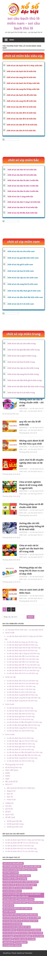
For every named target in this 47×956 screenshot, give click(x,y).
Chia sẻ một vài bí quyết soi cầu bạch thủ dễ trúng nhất (31, 548)
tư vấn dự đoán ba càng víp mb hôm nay (22, 642)
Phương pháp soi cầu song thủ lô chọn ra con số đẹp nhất (31, 570)
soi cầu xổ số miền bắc (23, 936)
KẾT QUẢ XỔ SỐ (11, 781)
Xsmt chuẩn (9, 704)
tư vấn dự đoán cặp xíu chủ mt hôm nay (22, 711)
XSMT (7, 779)
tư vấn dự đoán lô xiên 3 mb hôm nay (21, 689)
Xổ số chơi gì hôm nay (10, 414)
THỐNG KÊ (9, 803)
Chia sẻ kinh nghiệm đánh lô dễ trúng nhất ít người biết (31, 485)
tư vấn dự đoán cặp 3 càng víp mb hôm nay (23, 653)
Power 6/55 (11, 799)
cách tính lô (32, 870)
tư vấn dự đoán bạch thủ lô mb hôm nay (22, 650)
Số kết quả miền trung (15, 824)
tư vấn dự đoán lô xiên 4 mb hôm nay (21, 692)
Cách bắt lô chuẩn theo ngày (14, 870)
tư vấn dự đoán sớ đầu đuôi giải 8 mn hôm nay (24, 752)
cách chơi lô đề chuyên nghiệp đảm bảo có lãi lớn (31, 462)
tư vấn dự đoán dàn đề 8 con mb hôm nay (23, 662)
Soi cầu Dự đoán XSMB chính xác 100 (16, 927)
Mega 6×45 (11, 791)
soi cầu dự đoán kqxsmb (12, 924)
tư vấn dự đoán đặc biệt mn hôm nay (21, 744)
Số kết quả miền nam (15, 827)
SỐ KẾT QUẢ (10, 817)
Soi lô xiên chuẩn (19, 939)
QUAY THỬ (9, 814)
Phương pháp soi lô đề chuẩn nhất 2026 (31, 506)
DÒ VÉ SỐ (9, 809)
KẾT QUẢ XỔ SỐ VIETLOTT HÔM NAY (21, 788)
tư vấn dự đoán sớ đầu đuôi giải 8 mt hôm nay (24, 722)
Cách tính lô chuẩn (10, 873)
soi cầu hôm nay (9, 930)
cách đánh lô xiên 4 (10, 879)
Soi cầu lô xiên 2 (24, 933)
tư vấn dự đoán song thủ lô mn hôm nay (22, 758)
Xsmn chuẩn (10, 734)
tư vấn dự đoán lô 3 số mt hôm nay (20, 719)
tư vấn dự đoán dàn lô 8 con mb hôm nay (22, 681)
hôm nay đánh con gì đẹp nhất (14, 902)
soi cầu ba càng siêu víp (12, 921)
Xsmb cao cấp (10, 677)
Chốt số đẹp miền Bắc (32, 866)
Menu (11, 40)
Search (30, 617)
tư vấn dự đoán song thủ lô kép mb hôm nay (23, 698)
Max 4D (10, 797)
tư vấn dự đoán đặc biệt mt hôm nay (20, 714)
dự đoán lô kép (9, 885)
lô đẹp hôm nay (9, 912)
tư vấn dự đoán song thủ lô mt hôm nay (22, 728)
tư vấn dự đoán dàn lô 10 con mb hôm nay (23, 670)
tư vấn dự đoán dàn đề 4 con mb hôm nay (23, 656)
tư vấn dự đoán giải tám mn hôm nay (21, 746)
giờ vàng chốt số (9, 899)
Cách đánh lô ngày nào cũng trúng (16, 876)
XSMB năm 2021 (8, 942)
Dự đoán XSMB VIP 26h (24, 888)
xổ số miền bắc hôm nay (12, 945)
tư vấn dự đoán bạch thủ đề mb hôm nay (22, 645)
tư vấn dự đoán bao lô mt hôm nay (20, 708)
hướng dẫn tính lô (35, 902)
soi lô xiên (7, 939)
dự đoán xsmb (8, 888)
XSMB (7, 773)
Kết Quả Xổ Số (8, 906)
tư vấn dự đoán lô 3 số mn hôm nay (20, 749)
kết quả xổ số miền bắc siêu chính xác (17, 909)
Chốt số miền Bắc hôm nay (13, 866)
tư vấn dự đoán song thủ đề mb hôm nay (22, 695)
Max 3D (10, 794)
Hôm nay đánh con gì (26, 899)
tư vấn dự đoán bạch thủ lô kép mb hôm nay (23, 648)
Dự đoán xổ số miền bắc (12, 891)
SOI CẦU (8, 806)
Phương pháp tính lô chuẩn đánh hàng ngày (20, 915)
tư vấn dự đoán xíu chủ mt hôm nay (20, 731)
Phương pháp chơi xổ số (28, 433)
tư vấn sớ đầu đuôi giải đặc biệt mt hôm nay (23, 725)
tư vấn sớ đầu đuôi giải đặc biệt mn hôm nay (24, 755)
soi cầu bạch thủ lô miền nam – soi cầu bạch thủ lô (23, 23)
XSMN (7, 776)
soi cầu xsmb (8, 936)
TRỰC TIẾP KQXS (11, 770)
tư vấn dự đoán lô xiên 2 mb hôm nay (21, 686)
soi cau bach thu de (10, 918)
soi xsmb (31, 939)
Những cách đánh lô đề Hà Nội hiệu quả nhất (31, 442)
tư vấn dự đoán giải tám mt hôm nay (21, 716)
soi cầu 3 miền (34, 918)
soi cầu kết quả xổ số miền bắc (28, 930)
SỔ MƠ (8, 812)
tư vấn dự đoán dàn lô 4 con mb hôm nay (22, 673)
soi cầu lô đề (37, 933)
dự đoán (23, 879)
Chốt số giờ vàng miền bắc (13, 863)
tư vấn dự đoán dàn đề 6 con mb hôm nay (23, 659)
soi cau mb (23, 918)
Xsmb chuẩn (10, 632)
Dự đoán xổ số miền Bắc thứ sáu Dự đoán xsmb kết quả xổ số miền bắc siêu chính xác (22, 895)
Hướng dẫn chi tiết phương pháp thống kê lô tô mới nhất (31, 526)
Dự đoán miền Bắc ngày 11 (26, 885)
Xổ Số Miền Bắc (21, 942)
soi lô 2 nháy (38, 936)
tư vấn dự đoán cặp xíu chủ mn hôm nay (22, 741)
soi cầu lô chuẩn (9, 933)
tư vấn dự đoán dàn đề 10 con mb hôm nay (23, 665)
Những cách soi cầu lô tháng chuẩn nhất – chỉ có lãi (31, 402)
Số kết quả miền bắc (14, 821)
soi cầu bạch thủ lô (30, 921)
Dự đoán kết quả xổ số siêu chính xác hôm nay (20, 882)
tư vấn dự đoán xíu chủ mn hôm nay (20, 761)
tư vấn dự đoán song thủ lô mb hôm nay (22, 700)
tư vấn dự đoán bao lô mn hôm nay (20, 738)
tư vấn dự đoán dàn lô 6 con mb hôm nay (22, 683)
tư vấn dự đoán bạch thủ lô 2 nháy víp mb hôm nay (24, 840)
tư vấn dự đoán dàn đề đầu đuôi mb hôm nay (24, 667)
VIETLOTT (8, 784)
